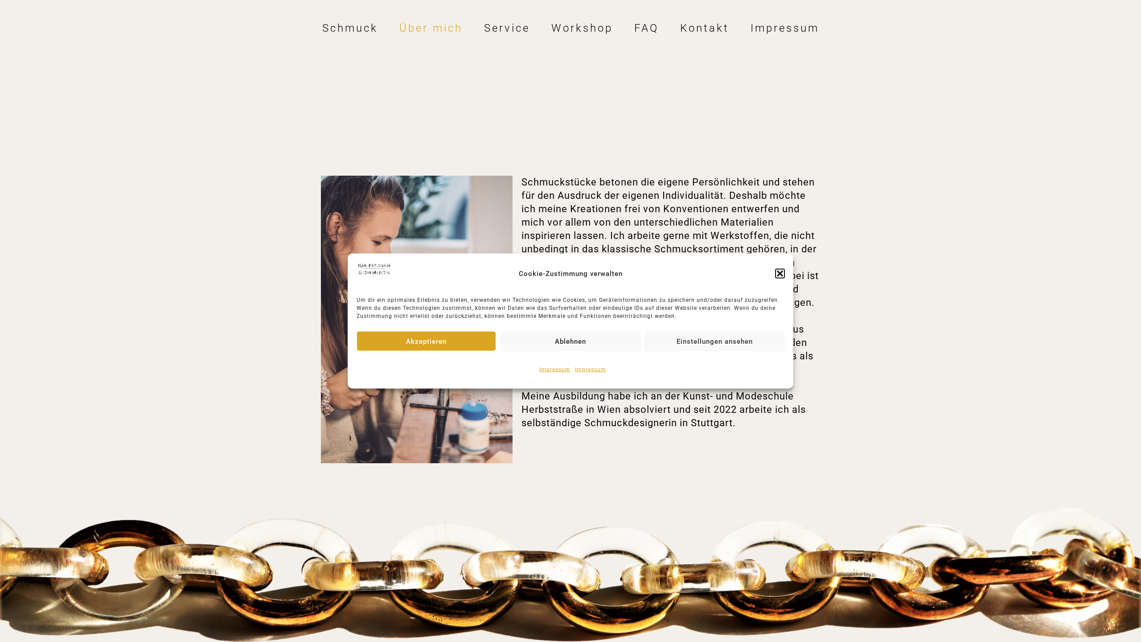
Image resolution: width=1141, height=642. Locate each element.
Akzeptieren (426, 341)
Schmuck (350, 28)
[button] (780, 273)
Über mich (431, 28)
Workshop (582, 28)
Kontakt (704, 28)
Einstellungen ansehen (715, 341)
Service (507, 28)
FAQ (646, 28)
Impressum (554, 369)
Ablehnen (570, 341)
